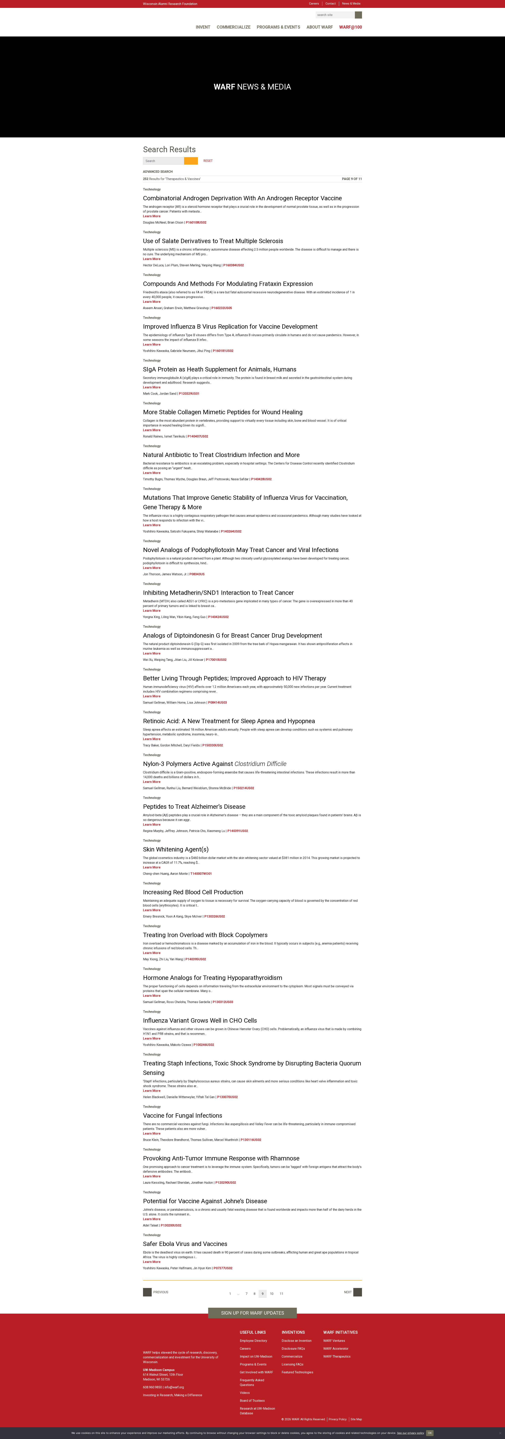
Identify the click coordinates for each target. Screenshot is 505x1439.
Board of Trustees (252, 1401)
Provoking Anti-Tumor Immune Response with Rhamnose (221, 1158)
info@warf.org (174, 1387)
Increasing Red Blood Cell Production (193, 892)
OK (430, 1432)
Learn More (152, 216)
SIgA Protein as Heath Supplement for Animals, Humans (219, 369)
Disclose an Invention (296, 1341)
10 (271, 1294)
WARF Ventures (334, 1341)
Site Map (356, 1419)
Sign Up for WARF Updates (252, 1313)
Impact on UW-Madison (256, 1356)
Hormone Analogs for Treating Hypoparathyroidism (212, 977)
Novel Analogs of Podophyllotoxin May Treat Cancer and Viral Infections (241, 550)
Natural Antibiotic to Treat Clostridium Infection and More (221, 455)
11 (281, 1294)
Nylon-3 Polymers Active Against (214, 764)
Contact (330, 3)
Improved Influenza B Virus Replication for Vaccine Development (230, 326)
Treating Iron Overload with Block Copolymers (205, 935)
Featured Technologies (297, 1372)
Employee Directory (253, 1341)
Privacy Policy (338, 1419)
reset (208, 161)
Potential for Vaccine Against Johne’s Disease (205, 1201)
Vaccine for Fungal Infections (182, 1115)
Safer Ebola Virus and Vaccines (185, 1244)
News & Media (351, 3)
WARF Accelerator (335, 1348)
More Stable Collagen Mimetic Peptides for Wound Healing (223, 412)
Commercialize (234, 27)
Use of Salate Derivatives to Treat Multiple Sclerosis (213, 241)
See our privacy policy (410, 1432)
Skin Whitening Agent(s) (176, 849)
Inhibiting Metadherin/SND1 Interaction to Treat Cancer (218, 592)
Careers (314, 3)
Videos (245, 1393)
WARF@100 (350, 27)
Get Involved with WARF (256, 1372)
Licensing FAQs (292, 1364)
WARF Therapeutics (337, 1356)
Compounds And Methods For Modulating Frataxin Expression (228, 283)
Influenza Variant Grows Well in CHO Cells (200, 1020)
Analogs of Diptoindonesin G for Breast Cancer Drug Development (232, 635)
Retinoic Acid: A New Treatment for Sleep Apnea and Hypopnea (229, 721)
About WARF (320, 27)
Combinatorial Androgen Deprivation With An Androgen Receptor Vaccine (242, 198)
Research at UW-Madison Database (257, 1411)
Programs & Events (278, 27)
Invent (203, 27)
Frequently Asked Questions (252, 1382)
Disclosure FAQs (293, 1348)
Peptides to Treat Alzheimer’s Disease (194, 806)
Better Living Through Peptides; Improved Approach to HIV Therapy (234, 678)
